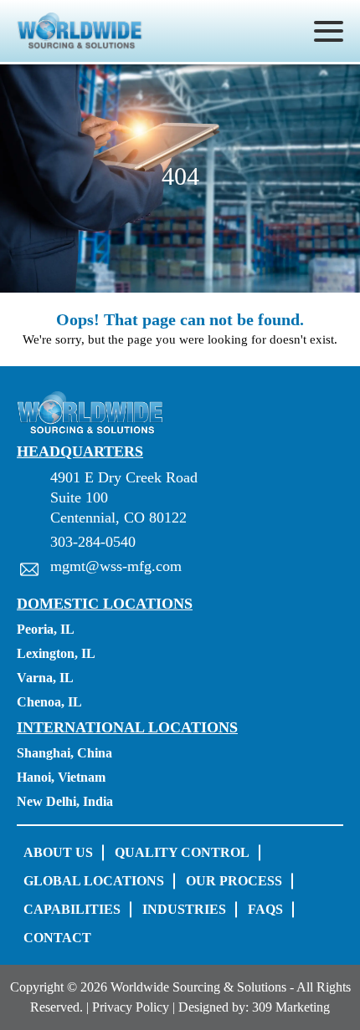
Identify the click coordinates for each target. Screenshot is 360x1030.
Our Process (234, 881)
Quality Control (182, 852)
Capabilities (72, 909)
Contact (57, 938)
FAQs (265, 909)
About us (58, 852)
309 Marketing (291, 1007)
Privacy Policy (130, 1007)
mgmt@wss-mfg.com (116, 566)
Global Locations (93, 881)
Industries (184, 909)
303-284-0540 (93, 541)
